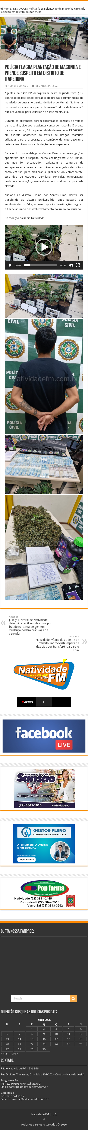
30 (44, 1049)
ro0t (54, 1114)
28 (19, 1049)
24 (56, 1044)
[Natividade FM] (44, 1)
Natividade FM (40, 1114)
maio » (14, 1053)
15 (31, 1039)
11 (68, 1034)
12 (80, 1034)
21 (19, 1044)
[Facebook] (44, 1119)
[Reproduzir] (10, 265)
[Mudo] (71, 265)
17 (56, 1039)
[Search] (73, 998)
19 (80, 1039)
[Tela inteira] (78, 265)
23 (44, 1044)
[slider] (40, 265)
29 (31, 1049)
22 (31, 1044)
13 (7, 1039)
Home (7, 8)
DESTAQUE (19, 8)
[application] (44, 247)
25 (68, 1044)
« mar (4, 1053)
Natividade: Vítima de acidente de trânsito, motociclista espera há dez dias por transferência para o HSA (57, 643)
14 (19, 1039)
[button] (44, 247)
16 (44, 1039)
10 (56, 1034)
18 (68, 1039)
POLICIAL (53, 86)
